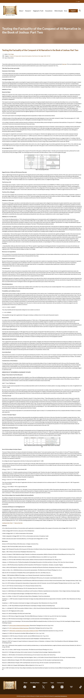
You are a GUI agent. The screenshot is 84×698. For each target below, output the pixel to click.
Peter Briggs (11, 54)
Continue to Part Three (7, 523)
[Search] (80, 11)
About (21, 11)
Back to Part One (18, 523)
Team (52, 682)
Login (78, 1)
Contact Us (60, 682)
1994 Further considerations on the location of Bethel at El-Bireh (23, 630)
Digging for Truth (38, 11)
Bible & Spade (59, 11)
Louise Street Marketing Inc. (61, 696)
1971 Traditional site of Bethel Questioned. (19, 628)
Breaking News (34, 682)
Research (28, 11)
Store (65, 11)
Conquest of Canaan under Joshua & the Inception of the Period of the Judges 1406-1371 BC (29, 56)
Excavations (48, 11)
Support (73, 11)
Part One (64, 64)
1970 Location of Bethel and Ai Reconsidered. (19, 625)
